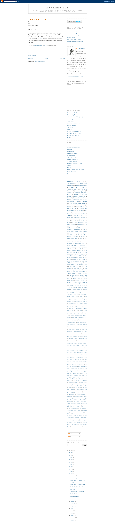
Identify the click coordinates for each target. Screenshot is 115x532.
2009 (70, 523)
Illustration (70, 213)
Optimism (71, 382)
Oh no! (69, 137)
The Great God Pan (78, 403)
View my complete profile (75, 76)
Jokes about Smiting (79, 357)
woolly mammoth (78, 426)
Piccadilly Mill (83, 382)
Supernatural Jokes (77, 199)
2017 (70, 457)
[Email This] (48, 45)
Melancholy (82, 245)
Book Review (76, 294)
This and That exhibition (73, 408)
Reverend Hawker (77, 392)
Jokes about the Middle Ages (77, 364)
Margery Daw (74, 377)
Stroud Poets (80, 399)
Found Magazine (71, 171)
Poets (86, 385)
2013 (70, 467)
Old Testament (76, 380)
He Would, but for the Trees (73, 133)
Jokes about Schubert (72, 273)
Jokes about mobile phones (75, 277)
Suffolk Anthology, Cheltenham (75, 41)
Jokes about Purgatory (79, 354)
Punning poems (81, 205)
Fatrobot (69, 173)
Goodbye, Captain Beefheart (77, 491)
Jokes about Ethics (77, 333)
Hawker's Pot (57, 7)
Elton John (71, 308)
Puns (86, 224)
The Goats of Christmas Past (77, 487)
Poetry (73, 248)
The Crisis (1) (73, 494)
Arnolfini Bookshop (73, 233)
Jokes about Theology (80, 213)
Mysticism (74, 378)
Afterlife (85, 289)
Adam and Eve (79, 289)
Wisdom (76, 194)
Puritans (72, 389)
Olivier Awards (84, 380)
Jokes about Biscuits (73, 326)
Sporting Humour (77, 252)
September (73, 503)
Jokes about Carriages (78, 262)
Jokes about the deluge (77, 368)
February (73, 518)
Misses (68, 378)
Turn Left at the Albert (71, 410)
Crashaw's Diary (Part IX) (73, 135)
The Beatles (83, 401)
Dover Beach (84, 306)
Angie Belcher (70, 255)
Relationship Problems (77, 391)
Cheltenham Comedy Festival (75, 298)
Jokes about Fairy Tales (74, 241)
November (73, 499)
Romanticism (71, 394)
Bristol (85, 233)
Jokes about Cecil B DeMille (81, 327)
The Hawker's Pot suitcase (77, 200)
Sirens (68, 398)
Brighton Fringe (82, 257)
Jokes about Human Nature (73, 341)
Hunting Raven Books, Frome (74, 35)
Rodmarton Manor (76, 250)
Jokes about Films (77, 334)
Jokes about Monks (79, 349)
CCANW (81, 296)
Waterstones (82, 254)
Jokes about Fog (76, 336)
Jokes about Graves (80, 206)
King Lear (69, 373)
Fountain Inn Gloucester (76, 312)
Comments (72, 437)
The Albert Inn (77, 401)
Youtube (75, 287)
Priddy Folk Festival (77, 387)
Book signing (83, 294)
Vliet (34, 29)
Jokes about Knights (82, 343)
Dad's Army (79, 303)
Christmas (71, 299)
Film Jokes (82, 236)
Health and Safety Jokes (73, 261)
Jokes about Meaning (78, 347)
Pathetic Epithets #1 (72, 119)
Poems (69, 198)
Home (46, 58)
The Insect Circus (71, 157)
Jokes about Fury (84, 336)
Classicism (77, 301)
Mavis (68, 278)
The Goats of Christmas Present (77, 484)
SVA (83, 250)
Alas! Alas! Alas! (72, 291)
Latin (82, 373)
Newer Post (30, 58)
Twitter (79, 410)
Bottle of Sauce (75, 296)
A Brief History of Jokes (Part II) (75, 117)
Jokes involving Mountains (73, 219)
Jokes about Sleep (73, 275)
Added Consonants (83, 226)
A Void (73, 289)
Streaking (84, 398)
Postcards (69, 282)
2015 (70, 462)
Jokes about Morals (79, 350)
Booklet (68, 296)
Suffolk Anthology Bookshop (77, 285)
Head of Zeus (70, 206)
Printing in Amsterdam (72, 159)
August (72, 506)
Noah (85, 378)
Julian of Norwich (71, 371)
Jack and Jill (73, 320)
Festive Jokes (79, 210)
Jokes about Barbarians (82, 240)
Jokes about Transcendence (72, 363)
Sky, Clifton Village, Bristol (74, 39)
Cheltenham (72, 234)
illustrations (75, 420)
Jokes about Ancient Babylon (73, 324)
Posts (71, 433)
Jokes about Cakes (70, 327)
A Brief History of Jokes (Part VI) (75, 131)
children (81, 419)
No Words (80, 378)
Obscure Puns (73, 181)
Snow (75, 398)
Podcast (81, 384)
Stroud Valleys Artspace (72, 231)
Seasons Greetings (81, 394)
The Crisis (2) (73, 489)
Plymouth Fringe (75, 384)
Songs (84, 229)
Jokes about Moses (78, 268)
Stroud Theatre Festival (82, 284)
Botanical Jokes (82, 220)
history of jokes (71, 208)
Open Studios (77, 229)
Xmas (68, 419)
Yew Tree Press (75, 419)
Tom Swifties (74, 220)
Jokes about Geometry (83, 338)
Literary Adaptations (79, 196)
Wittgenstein (83, 417)
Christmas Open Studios (80, 299)
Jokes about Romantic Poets (79, 271)
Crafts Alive (75, 236)
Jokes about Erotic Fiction (81, 264)
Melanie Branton (76, 278)
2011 (70, 471)
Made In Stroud (71, 37)
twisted (41, 38)
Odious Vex (69, 380)
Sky (72, 398)
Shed (85, 396)
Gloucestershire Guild (72, 238)
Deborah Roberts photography (79, 305)
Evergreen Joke (79, 308)
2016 (70, 460)
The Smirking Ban (71, 115)
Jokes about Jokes (74, 266)
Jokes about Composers (80, 217)
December (73, 476)
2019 (70, 453)
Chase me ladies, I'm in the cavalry (75, 169)
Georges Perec (74, 313)
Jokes (81, 238)
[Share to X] (52, 45)
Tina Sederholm (83, 408)
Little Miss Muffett (77, 375)
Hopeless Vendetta (71, 319)
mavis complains (83, 231)
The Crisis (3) (73, 478)
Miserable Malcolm (81, 185)
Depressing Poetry (70, 306)
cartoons (69, 192)
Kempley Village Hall (81, 371)
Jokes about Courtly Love (78, 331)
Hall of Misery (71, 205)
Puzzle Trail (77, 282)
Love (84, 277)
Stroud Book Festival (71, 399)
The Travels (70, 127)
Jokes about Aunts (83, 324)
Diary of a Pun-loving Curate (77, 203)
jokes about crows (73, 226)
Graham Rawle (70, 145)
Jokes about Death (79, 212)
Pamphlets (76, 382)
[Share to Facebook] (53, 45)
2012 (70, 469)
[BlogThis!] (50, 45)
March (72, 515)
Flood (81, 310)
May (72, 513)
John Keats (81, 320)
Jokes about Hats (72, 340)
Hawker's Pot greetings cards (76, 315)
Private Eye (79, 248)
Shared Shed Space (78, 396)
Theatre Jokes (84, 406)
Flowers (69, 259)
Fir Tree (76, 310)
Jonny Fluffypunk (81, 370)
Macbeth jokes (80, 224)
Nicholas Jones (71, 155)
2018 (70, 455)
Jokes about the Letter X (79, 243)
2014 (70, 464)
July (72, 508)
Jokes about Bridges (82, 326)
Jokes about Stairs (83, 275)
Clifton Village (84, 301)
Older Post (62, 58)
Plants (68, 384)
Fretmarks (69, 149)
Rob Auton (85, 392)
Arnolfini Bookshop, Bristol (74, 31)
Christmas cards (70, 301)
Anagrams (79, 291)
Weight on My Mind (78, 415)
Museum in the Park (80, 280)
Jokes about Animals (77, 187)
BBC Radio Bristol (74, 292)
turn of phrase (75, 424)
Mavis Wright (75, 245)
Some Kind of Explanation (73, 147)
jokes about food (78, 215)
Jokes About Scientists (81, 322)
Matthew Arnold (82, 377)
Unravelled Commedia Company (77, 412)
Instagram (78, 319)
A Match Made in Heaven (73, 123)
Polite (70, 387)
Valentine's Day (75, 413)
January (73, 520)
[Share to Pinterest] (55, 45)
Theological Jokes (72, 189)
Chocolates (85, 298)
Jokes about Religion (79, 356)
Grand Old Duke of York (79, 259)
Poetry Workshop (80, 385)
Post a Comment (32, 55)
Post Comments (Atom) (40, 61)
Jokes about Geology (73, 338)
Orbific (69, 167)
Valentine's (69, 287)
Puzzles (77, 389)
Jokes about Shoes (83, 273)
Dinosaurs (78, 306)
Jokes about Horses (82, 340)
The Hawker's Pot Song (73, 113)
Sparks (69, 165)
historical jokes (80, 191)
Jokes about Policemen (78, 352)
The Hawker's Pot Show (76, 405)
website (72, 426)
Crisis (68, 222)
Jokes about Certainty (74, 329)
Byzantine (69, 129)
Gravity (79, 313)
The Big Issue (70, 403)
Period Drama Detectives (73, 247)
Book (81, 233)
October (73, 501)
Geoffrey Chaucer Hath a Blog (74, 163)
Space (79, 398)
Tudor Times (70, 121)
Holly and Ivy (75, 317)
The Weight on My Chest (75, 406)
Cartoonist (84, 201)
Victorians (76, 254)
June (72, 510)
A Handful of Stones (72, 161)
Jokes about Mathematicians (73, 345)
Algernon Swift (71, 183)
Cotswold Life (72, 303)
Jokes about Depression (77, 222)
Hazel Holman (70, 151)
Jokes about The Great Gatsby (79, 361)
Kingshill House (76, 373)
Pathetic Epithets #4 (72, 125)
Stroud (69, 215)
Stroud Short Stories (72, 153)
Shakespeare (69, 396)
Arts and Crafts (79, 255)
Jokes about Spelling (78, 359)
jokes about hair (77, 422)
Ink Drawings (72, 227)
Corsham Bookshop (72, 33)
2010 (70, 474)
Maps (68, 245)
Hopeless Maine (82, 317)
